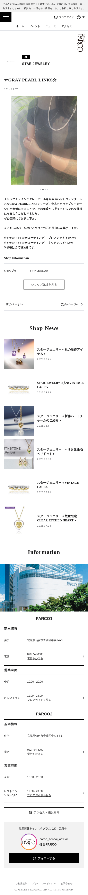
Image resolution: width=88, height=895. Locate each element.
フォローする (46, 858)
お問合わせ (67, 883)
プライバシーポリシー (44, 883)
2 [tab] (43, 189)
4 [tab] (47, 189)
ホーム (20, 26)
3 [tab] (45, 189)
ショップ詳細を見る (44, 284)
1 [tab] (40, 189)
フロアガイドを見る (39, 699)
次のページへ (70, 304)
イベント (34, 26)
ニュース (50, 26)
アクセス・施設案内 (46, 812)
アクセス (66, 26)
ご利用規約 (21, 883)
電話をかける (35, 658)
